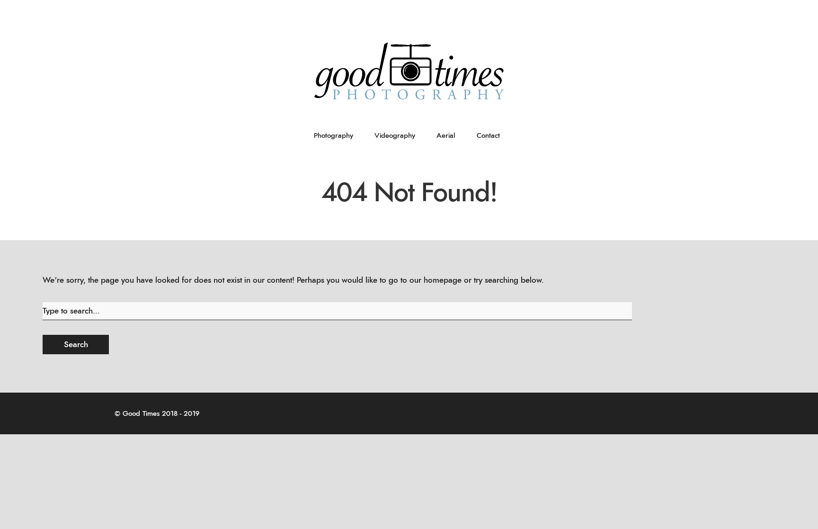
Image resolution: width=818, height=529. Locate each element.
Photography (333, 135)
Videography (394, 135)
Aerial (445, 135)
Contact (488, 135)
